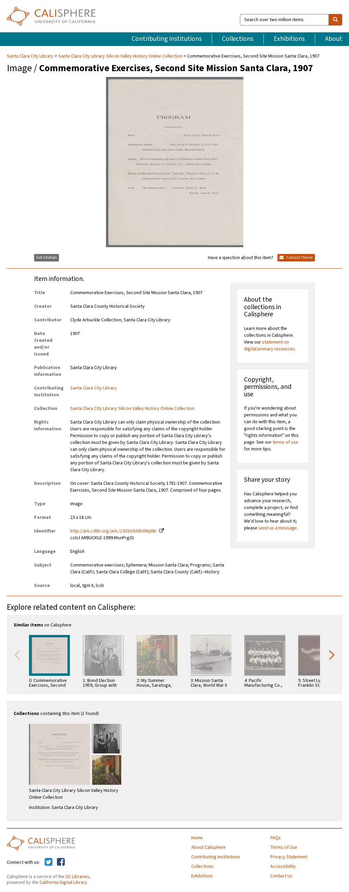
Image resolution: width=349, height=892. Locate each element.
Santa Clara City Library (31, 56)
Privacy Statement (288, 857)
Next (332, 654)
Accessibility (283, 866)
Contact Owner (299, 257)
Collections (237, 39)
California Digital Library (63, 882)
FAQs (275, 837)
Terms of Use (283, 847)
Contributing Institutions (167, 39)
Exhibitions (289, 39)
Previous (17, 654)
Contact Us (281, 876)
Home (197, 837)
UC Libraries (77, 876)
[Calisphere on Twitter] (48, 862)
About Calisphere (208, 847)
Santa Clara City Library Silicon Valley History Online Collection (120, 56)
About (333, 39)
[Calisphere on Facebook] (61, 862)
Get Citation (46, 257)
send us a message (277, 528)
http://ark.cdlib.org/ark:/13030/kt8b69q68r (113, 531)
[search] (335, 20)
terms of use (285, 442)
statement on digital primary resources (269, 345)
